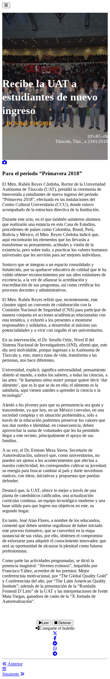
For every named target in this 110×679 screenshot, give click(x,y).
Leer (45, 623)
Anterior (15, 663)
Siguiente (11, 674)
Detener (64, 623)
